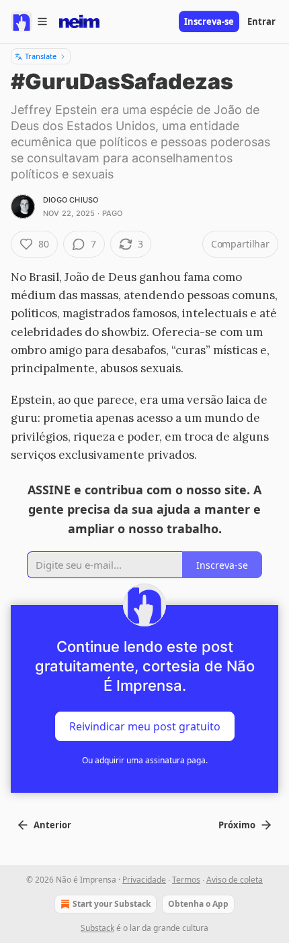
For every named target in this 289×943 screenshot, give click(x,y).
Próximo (236, 825)
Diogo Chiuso (70, 200)
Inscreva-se (209, 21)
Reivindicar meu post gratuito (144, 726)
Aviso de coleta (234, 879)
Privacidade (144, 879)
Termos (186, 879)
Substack (97, 928)
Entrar (261, 21)
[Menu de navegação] (29, 21)
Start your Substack (112, 903)
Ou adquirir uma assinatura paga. (145, 760)
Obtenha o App (198, 903)
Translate (40, 56)
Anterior (52, 825)
